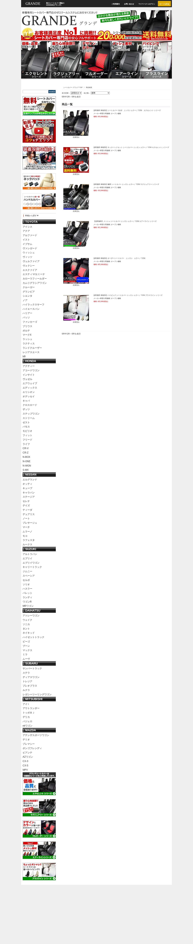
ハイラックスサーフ (33, 304)
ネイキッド (29, 633)
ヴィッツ (27, 257)
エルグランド (30, 479)
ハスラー (27, 588)
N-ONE (26, 461)
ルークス (27, 544)
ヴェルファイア (31, 261)
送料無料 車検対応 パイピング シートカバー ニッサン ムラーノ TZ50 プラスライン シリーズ (127, 295)
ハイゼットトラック (33, 637)
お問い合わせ (129, 4)
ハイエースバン (31, 309)
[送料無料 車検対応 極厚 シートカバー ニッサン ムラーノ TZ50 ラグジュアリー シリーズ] (76, 208)
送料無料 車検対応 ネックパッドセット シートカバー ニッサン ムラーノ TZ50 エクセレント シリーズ (131, 147)
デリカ (26, 717)
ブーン (26, 646)
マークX (27, 335)
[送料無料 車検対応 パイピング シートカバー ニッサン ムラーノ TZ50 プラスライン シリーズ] (76, 319)
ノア (25, 300)
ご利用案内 (115, 4)
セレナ (26, 501)
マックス (27, 650)
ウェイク (27, 620)
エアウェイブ (30, 383)
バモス (26, 426)
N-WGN (27, 465)
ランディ (27, 597)
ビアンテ (27, 752)
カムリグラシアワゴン (35, 283)
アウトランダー (31, 708)
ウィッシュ (29, 252)
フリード (27, 439)
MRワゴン (28, 606)
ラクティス (29, 343)
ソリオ (26, 584)
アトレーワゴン (31, 615)
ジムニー (27, 571)
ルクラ (26, 690)
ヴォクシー (29, 265)
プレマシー (29, 744)
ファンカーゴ (30, 322)
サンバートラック (32, 668)
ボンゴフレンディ (32, 748)
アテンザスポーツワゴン (36, 735)
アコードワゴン (31, 370)
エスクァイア (30, 270)
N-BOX (26, 457)
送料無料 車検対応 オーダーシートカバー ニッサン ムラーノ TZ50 (119, 258)
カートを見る (164, 4)
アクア (26, 231)
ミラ (25, 654)
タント (26, 628)
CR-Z (25, 452)
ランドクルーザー (32, 348)
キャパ (26, 400)
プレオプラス (30, 685)
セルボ (26, 580)
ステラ (26, 673)
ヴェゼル (27, 379)
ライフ (26, 444)
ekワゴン (27, 725)
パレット (27, 593)
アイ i (26, 704)
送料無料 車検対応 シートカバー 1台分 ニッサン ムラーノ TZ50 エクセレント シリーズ (127, 110)
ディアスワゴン (31, 677)
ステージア (29, 497)
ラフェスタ (29, 540)
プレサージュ (30, 523)
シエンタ (27, 296)
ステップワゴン (31, 413)
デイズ (26, 505)
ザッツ (26, 409)
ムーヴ (26, 659)
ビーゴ (26, 641)
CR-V (26, 448)
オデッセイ (29, 396)
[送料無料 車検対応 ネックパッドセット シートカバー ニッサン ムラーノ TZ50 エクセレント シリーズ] (76, 171)
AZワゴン (28, 757)
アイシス (27, 226)
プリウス (27, 326)
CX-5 (25, 765)
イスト (26, 239)
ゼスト (26, 422)
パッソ (26, 317)
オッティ (27, 484)
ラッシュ (27, 339)
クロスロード (30, 405)
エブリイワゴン (31, 563)
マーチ (26, 527)
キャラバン (29, 492)
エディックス (30, 387)
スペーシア (29, 575)
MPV (25, 770)
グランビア (29, 291)
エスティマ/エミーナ (34, 274)
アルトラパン (30, 554)
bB (24, 356)
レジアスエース (31, 352)
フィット (27, 435)
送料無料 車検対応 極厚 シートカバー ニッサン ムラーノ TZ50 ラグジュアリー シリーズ (126, 184)
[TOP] (33, 6)
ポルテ (26, 330)
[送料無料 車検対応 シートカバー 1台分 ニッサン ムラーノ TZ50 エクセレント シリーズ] (76, 134)
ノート (26, 518)
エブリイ (27, 558)
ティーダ (27, 510)
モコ (25, 536)
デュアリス (29, 514)
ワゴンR (27, 601)
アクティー (29, 366)
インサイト (29, 374)
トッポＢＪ (29, 712)
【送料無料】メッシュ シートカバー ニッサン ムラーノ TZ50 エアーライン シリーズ (125, 221)
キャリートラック (32, 567)
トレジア (27, 681)
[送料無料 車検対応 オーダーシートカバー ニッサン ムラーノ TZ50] (76, 282)
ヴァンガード (30, 248)
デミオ (26, 739)
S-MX (26, 470)
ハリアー (27, 313)
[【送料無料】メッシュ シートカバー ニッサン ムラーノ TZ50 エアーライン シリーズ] (76, 245)
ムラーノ (27, 531)
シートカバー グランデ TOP (72, 87)
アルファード (30, 235)
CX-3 (25, 761)
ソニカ (26, 624)
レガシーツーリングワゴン (37, 694)
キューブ (27, 488)
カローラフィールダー (35, 278)
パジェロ (27, 721)
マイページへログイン (146, 4)
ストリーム (29, 418)
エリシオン (29, 392)
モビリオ (27, 431)
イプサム (27, 244)
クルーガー (29, 287)
